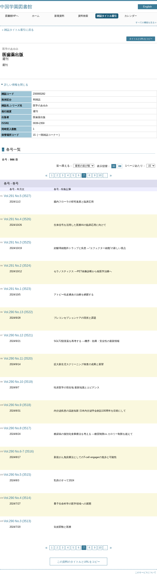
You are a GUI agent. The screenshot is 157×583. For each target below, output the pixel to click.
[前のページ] (46, 175)
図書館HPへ (12, 15)
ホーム (35, 15)
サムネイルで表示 (119, 166)
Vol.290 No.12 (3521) (18, 335)
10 (100, 175)
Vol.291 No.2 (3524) (17, 265)
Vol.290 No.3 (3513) (17, 521)
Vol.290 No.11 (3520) (18, 358)
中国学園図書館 (16, 6)
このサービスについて (145, 572)
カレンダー (130, 15)
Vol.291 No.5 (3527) (17, 196)
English (147, 6)
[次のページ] (110, 175)
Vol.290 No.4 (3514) (17, 497)
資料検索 (83, 15)
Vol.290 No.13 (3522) (18, 312)
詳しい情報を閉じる (16, 84)
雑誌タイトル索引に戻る (19, 29)
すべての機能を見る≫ (146, 22)
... (105, 175)
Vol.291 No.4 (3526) (17, 219)
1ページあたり (134, 165)
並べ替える (63, 165)
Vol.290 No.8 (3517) (17, 428)
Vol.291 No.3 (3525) (17, 242)
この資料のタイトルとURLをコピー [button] (78, 561)
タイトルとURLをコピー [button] (140, 39)
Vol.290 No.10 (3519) (18, 381)
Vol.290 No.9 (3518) (17, 405)
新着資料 (59, 15)
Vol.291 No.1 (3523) (17, 288)
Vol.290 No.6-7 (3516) (19, 451)
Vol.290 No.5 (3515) (17, 474)
